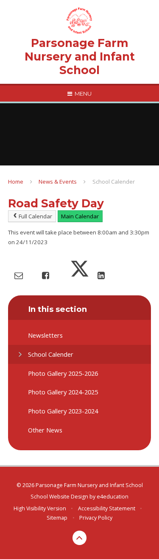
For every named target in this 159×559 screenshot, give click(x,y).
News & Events (58, 181)
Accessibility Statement (106, 508)
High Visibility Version (40, 508)
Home (15, 181)
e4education (112, 496)
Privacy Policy (95, 517)
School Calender (113, 181)
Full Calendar (35, 216)
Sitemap (57, 517)
